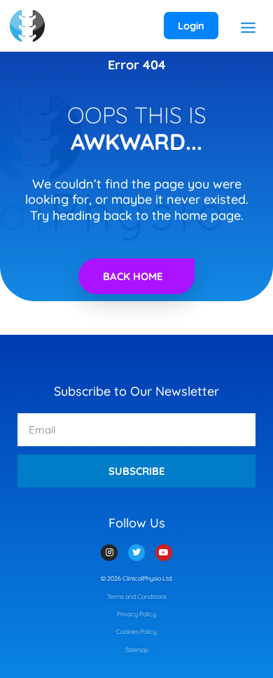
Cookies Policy (136, 631)
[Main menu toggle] (247, 27)
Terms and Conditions (137, 596)
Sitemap (136, 649)
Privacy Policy (136, 614)
